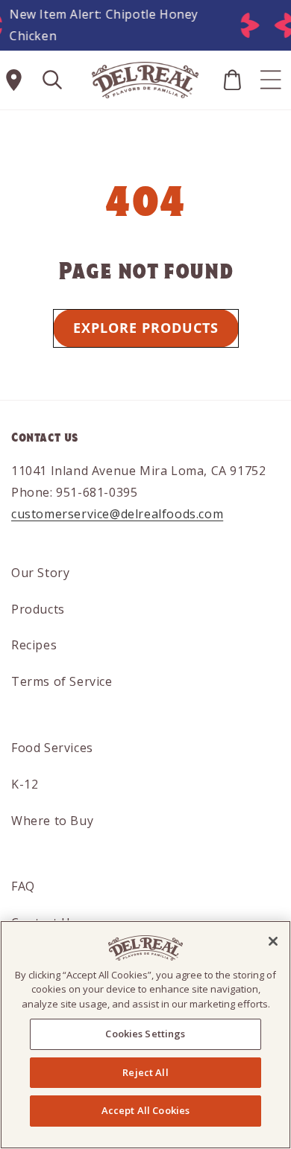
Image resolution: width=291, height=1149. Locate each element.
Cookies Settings (145, 1033)
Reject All (145, 1072)
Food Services (52, 747)
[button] (52, 79)
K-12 (24, 784)
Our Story (40, 572)
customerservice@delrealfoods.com (117, 514)
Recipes (34, 645)
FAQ (23, 886)
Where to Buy (52, 820)
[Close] (273, 941)
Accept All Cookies (145, 1110)
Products (38, 609)
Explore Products (146, 328)
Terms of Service (62, 681)
